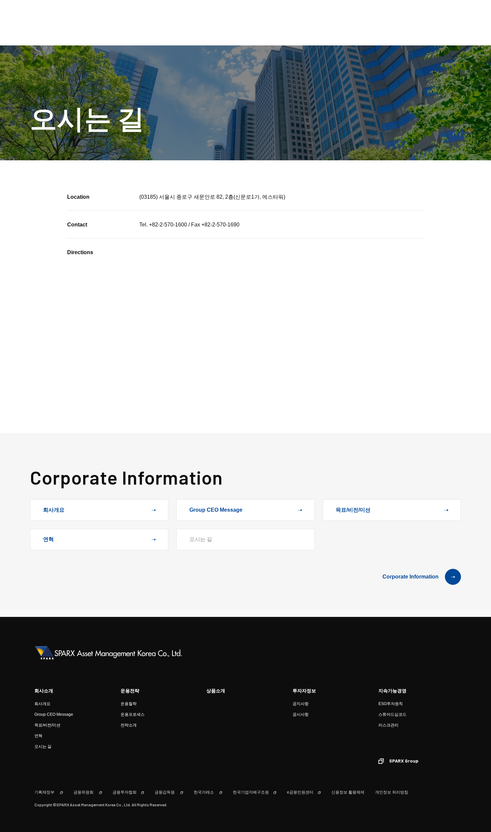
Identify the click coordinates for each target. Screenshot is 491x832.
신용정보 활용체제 (347, 792)
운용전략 (130, 690)
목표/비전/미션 (353, 510)
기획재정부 (44, 792)
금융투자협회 (125, 792)
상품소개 (215, 690)
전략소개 (129, 725)
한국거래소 (204, 792)
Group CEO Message (215, 510)
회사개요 (53, 510)
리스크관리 (388, 725)
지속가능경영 (392, 690)
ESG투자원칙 (390, 703)
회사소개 (43, 690)
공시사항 (301, 714)
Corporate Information (410, 576)
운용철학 (129, 703)
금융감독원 (165, 792)
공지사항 (301, 703)
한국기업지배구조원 (251, 792)
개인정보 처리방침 (391, 792)
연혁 (48, 539)
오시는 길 (42, 746)
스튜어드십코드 (392, 714)
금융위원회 (84, 792)
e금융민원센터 (300, 792)
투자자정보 (304, 690)
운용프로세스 (133, 714)
